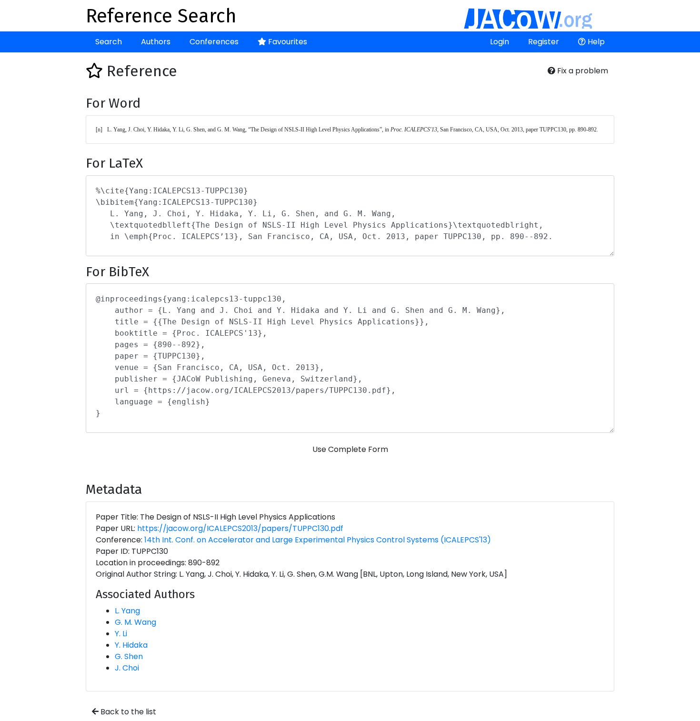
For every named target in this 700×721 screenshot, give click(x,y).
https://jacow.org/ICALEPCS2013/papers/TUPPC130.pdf (240, 528)
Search (108, 41)
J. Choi (127, 667)
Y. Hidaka (131, 645)
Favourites (286, 41)
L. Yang (127, 610)
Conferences (214, 41)
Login (499, 41)
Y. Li (121, 633)
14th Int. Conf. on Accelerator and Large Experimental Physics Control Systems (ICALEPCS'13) (317, 539)
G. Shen (129, 656)
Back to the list (127, 711)
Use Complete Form (350, 449)
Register (543, 41)
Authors (155, 41)
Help (595, 41)
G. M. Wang (135, 622)
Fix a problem (581, 70)
